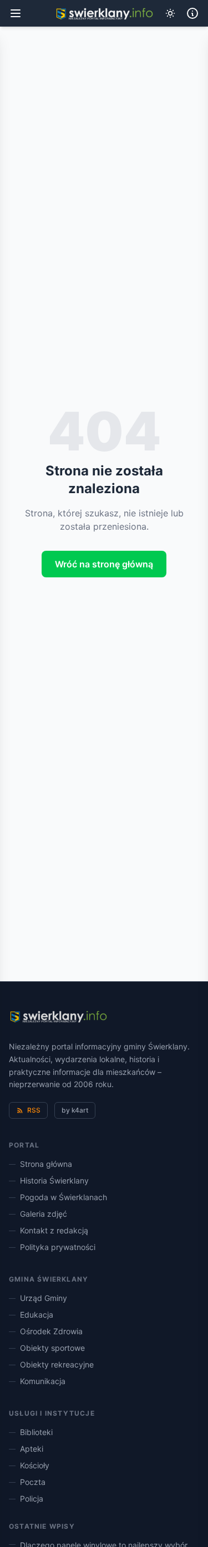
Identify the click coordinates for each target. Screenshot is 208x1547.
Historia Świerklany (54, 1180)
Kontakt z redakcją (54, 1230)
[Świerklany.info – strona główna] (58, 1017)
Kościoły (34, 1465)
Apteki (31, 1448)
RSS (33, 1110)
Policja (31, 1498)
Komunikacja (42, 1381)
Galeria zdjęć (43, 1213)
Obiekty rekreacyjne (57, 1364)
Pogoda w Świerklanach (63, 1197)
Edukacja (36, 1314)
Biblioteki (36, 1432)
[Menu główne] (15, 13)
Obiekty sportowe (52, 1348)
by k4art (75, 1110)
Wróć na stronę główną (104, 564)
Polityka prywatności (57, 1247)
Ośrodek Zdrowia (51, 1331)
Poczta (32, 1482)
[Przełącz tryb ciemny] (170, 13)
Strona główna (46, 1164)
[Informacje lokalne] (192, 13)
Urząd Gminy (43, 1298)
